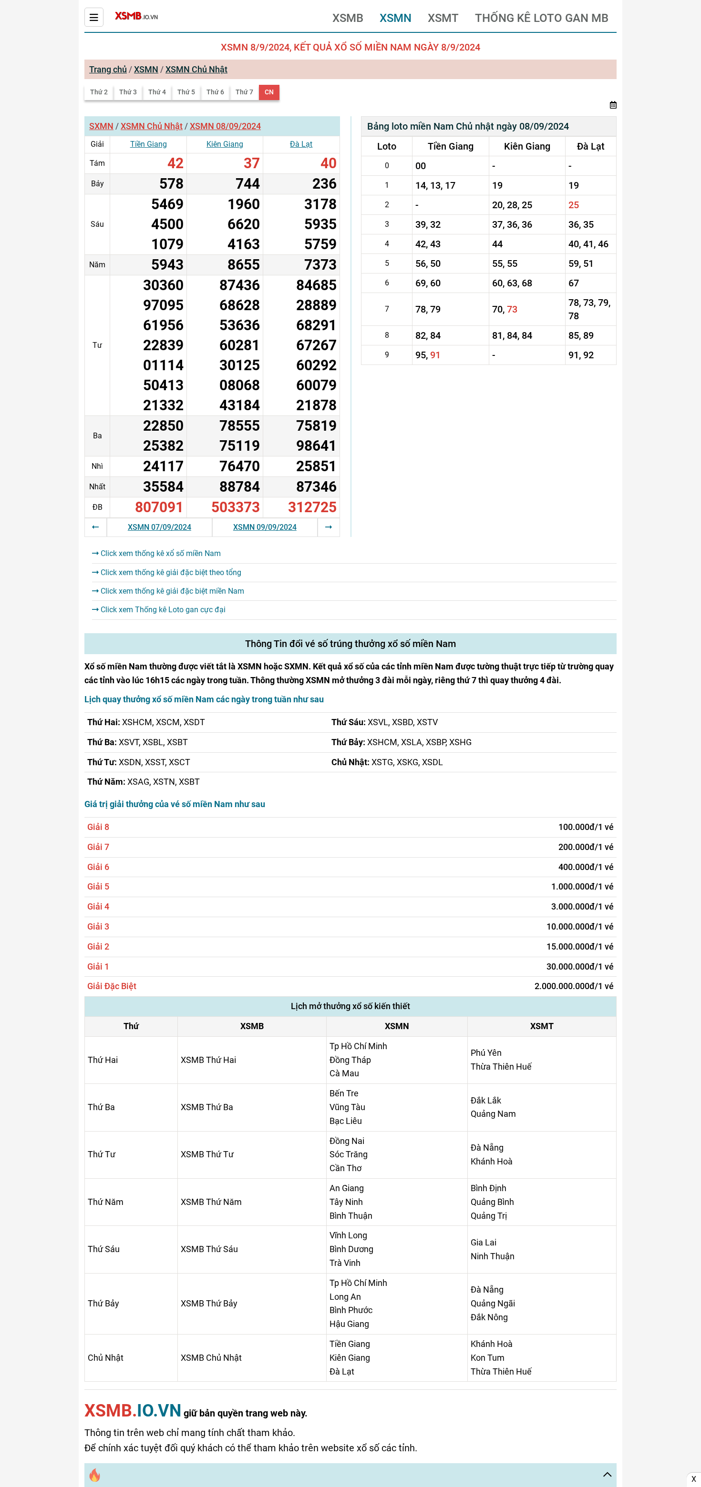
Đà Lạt (301, 144)
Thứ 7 (244, 92)
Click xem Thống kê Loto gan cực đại (162, 609)
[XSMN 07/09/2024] (95, 527)
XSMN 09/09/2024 (265, 527)
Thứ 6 (215, 92)
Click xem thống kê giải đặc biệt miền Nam (171, 591)
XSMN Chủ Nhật (196, 69)
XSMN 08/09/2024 (225, 126)
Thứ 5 (186, 92)
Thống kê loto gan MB (541, 18)
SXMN (101, 126)
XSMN (396, 18)
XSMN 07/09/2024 (159, 527)
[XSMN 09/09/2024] (328, 527)
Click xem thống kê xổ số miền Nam (160, 553)
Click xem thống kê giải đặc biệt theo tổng (170, 572)
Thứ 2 (99, 92)
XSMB (347, 18)
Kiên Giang (224, 144)
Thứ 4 (157, 92)
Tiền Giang (148, 144)
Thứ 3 (128, 92)
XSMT (443, 18)
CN (269, 92)
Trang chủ (108, 69)
